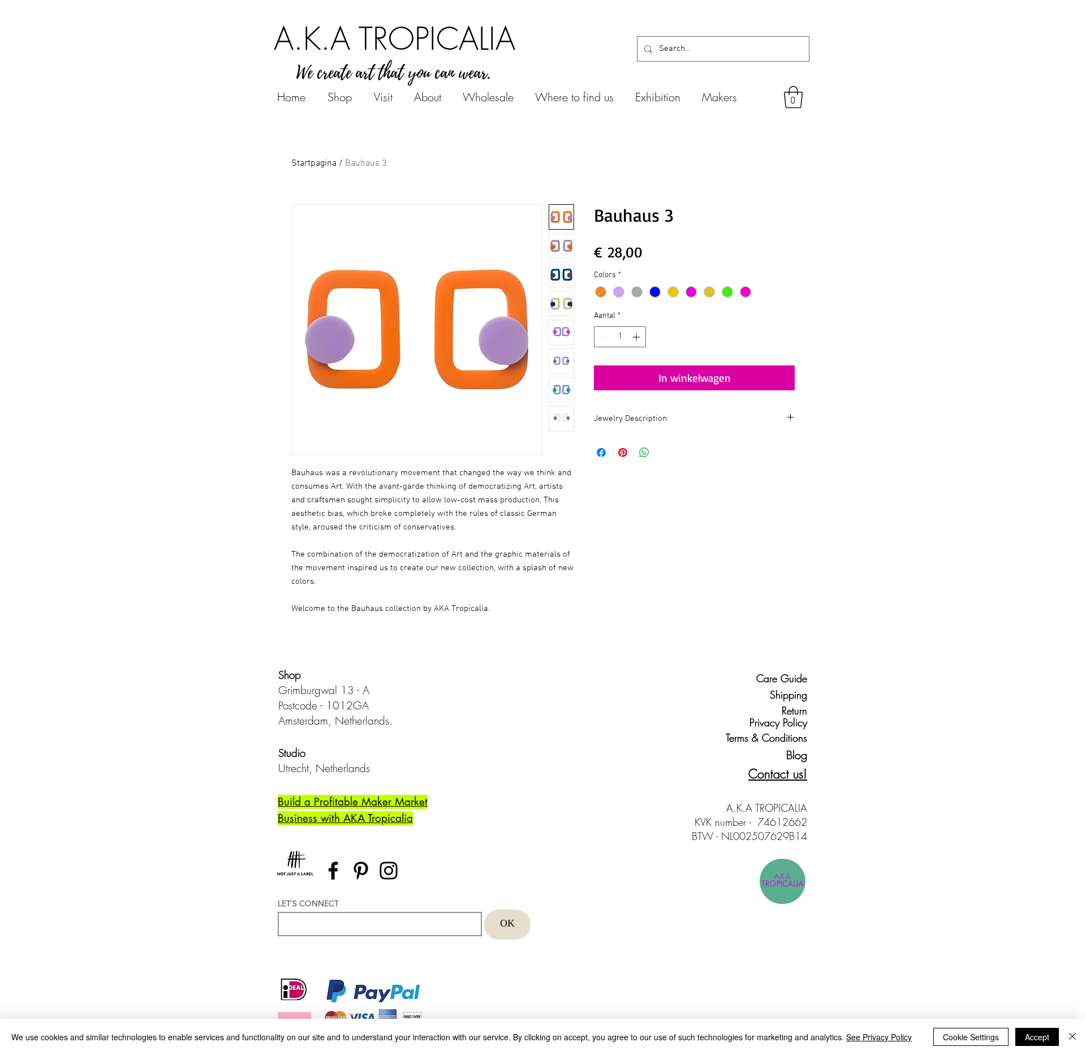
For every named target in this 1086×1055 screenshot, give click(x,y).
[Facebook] (333, 870)
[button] (793, 97)
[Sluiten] (1072, 1037)
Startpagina (314, 163)
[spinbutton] (620, 337)
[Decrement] (603, 337)
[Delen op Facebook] (601, 452)
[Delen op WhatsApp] (644, 452)
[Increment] (637, 337)
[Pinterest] (361, 870)
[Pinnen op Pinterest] (623, 452)
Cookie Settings (971, 1037)
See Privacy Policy (879, 1037)
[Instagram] (388, 870)
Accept (1037, 1037)
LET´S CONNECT (308, 903)
